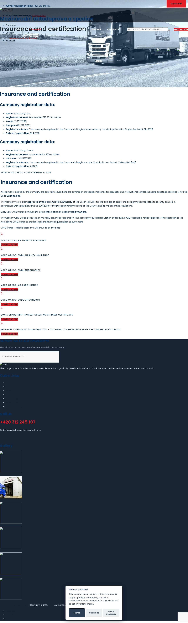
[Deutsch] (182, 52)
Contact (113, 29)
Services (52, 29)
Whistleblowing (13, 402)
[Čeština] (161, 52)
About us (10, 382)
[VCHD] (94, 10)
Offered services (14, 386)
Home (19, 29)
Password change (15, 406)
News (67, 29)
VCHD (51, 605)
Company (35, 29)
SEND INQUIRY (181, 29)
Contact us (11, 398)
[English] (172, 52)
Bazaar (96, 29)
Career (81, 29)
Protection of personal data (14, 605)
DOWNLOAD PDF (9, 244)
